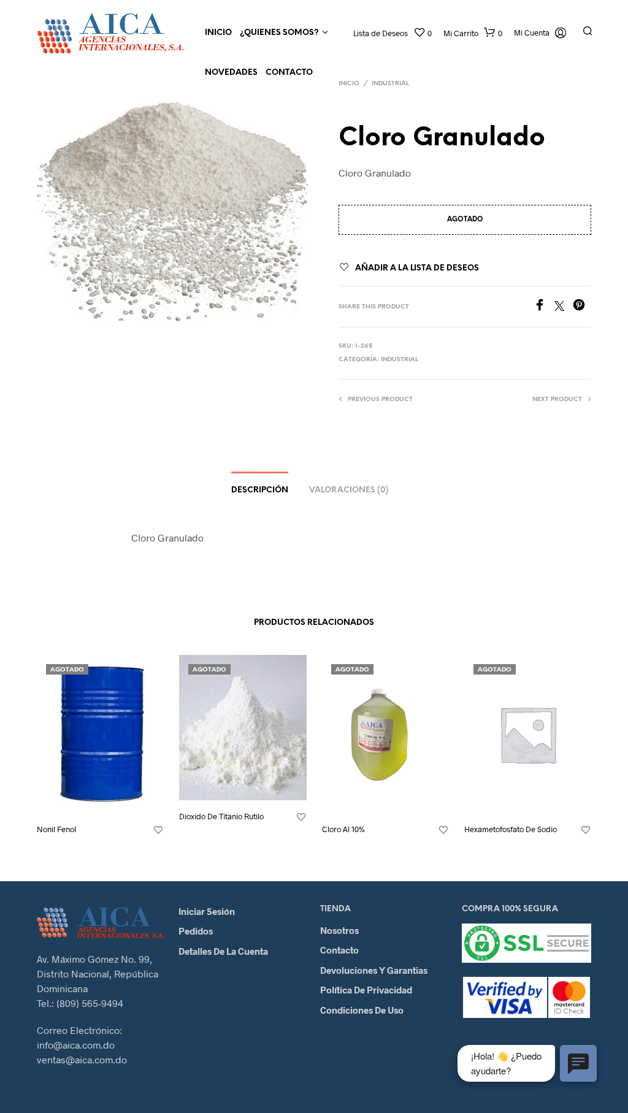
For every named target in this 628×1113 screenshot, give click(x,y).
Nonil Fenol (56, 829)
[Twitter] (563, 307)
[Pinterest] (582, 307)
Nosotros (339, 930)
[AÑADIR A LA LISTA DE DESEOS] (158, 830)
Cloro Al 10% (343, 829)
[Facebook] (544, 307)
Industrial (390, 83)
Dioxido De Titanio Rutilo (221, 816)
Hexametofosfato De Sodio (510, 829)
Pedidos (195, 930)
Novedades (231, 73)
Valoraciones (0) (348, 490)
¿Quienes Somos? (279, 33)
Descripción (259, 490)
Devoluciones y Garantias (373, 970)
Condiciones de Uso (362, 1009)
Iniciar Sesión (206, 911)
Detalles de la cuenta (223, 951)
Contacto (289, 73)
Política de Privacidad (366, 989)
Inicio (218, 33)
